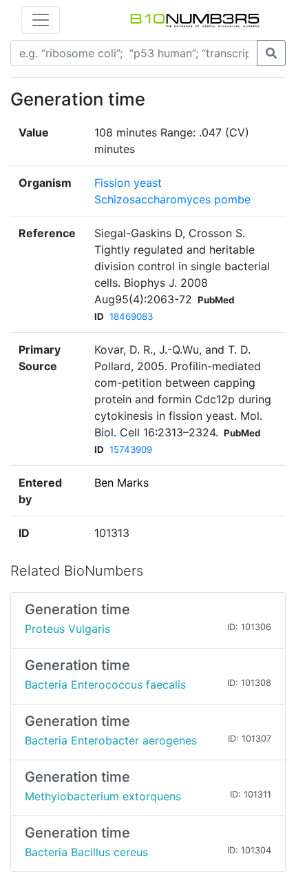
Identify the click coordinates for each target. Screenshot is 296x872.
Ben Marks (121, 482)
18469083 (131, 316)
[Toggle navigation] (40, 20)
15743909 (130, 449)
